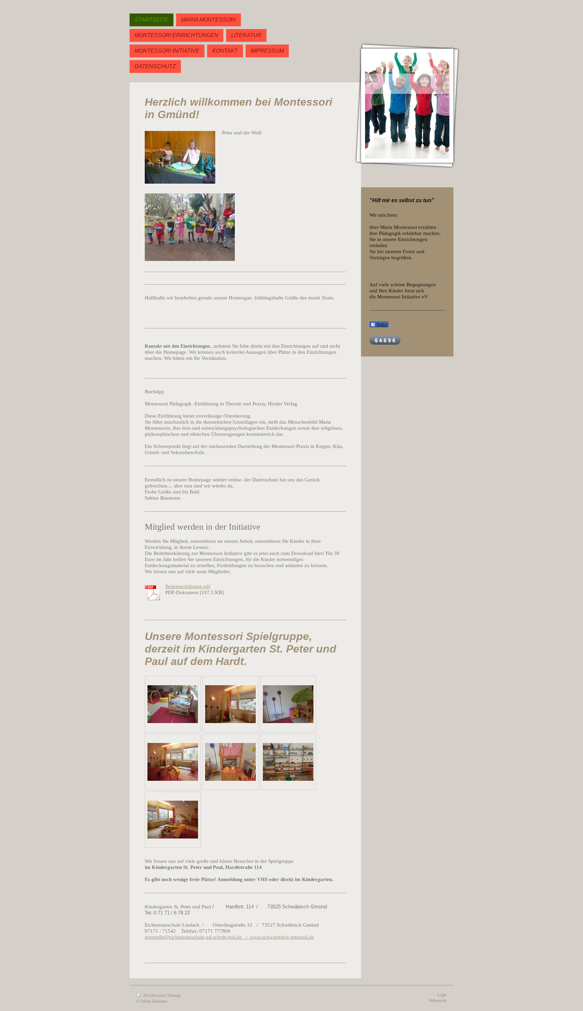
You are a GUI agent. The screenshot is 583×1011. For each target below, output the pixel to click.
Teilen (381, 324)
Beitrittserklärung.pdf (187, 586)
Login (442, 994)
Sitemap (174, 995)
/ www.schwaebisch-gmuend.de (278, 937)
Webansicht (437, 1000)
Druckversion (154, 995)
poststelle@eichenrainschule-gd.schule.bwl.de (193, 937)
